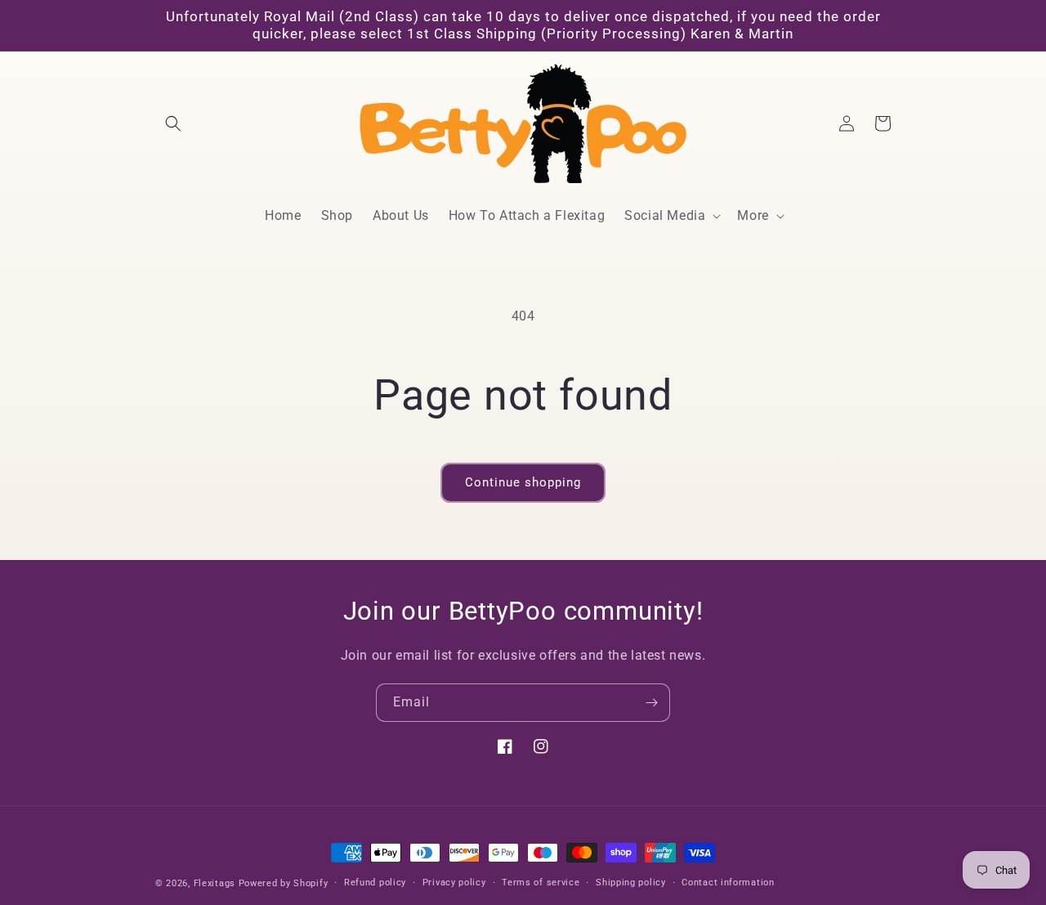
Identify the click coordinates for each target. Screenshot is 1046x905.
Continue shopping (523, 482)
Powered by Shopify (284, 883)
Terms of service (540, 882)
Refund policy (375, 882)
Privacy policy (454, 882)
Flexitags (216, 883)
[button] (173, 123)
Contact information (728, 882)
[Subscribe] (651, 702)
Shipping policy (631, 882)
